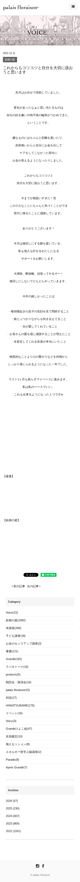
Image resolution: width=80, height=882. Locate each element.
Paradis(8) (12, 759)
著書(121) (12, 651)
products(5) (13, 674)
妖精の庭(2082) (16, 620)
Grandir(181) (14, 659)
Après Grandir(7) (16, 767)
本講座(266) (13, 628)
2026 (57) (12, 800)
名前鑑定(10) (14, 736)
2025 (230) (12, 808)
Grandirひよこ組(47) (19, 728)
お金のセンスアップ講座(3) (23, 643)
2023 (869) (12, 823)
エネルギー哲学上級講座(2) (23, 751)
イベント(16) (14, 713)
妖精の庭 (10, 59)
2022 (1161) (13, 831)
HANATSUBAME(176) (20, 705)
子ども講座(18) (15, 635)
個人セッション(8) (18, 744)
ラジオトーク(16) (17, 666)
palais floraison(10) (18, 690)
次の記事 (33, 586)
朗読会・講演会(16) (18, 682)
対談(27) (11, 697)
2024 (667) (12, 816)
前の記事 (19, 586)
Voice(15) (12, 612)
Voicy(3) (11, 721)
